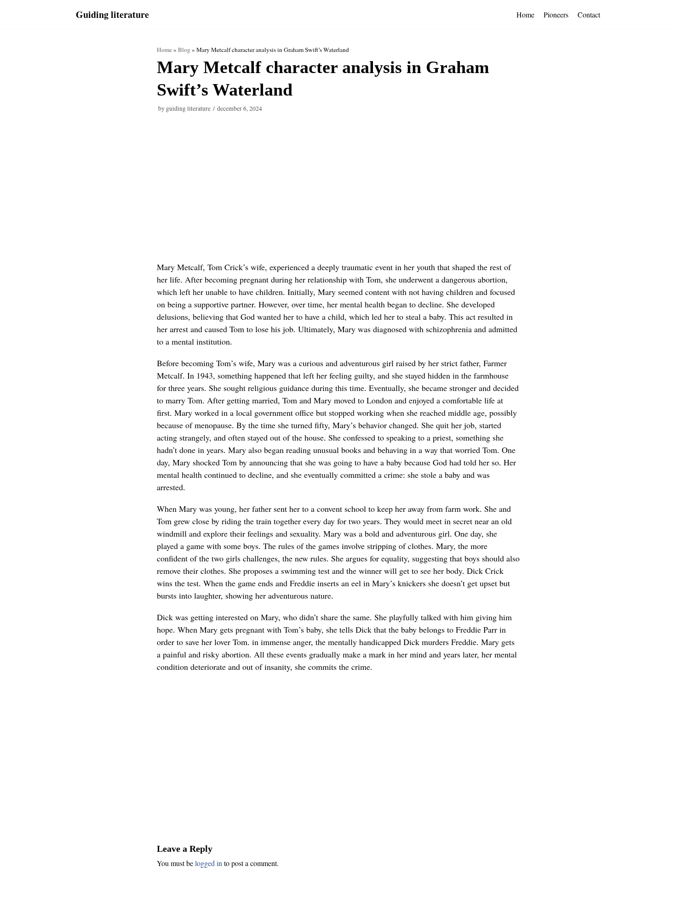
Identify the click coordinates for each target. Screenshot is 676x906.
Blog (184, 49)
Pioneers (556, 14)
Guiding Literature (188, 108)
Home (525, 14)
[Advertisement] (338, 193)
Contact (589, 14)
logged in (208, 863)
